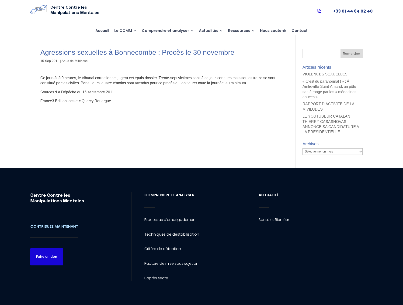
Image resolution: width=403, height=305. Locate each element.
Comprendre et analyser (165, 30)
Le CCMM (123, 30)
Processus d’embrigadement (170, 219)
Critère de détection (162, 248)
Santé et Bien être (275, 219)
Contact (300, 30)
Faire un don (46, 256)
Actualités (208, 30)
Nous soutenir (273, 30)
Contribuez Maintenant (54, 226)
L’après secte (156, 278)
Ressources (239, 30)
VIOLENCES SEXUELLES (324, 74)
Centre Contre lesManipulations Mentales (57, 198)
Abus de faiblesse (75, 61)
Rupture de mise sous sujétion (171, 263)
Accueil (102, 30)
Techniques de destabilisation (171, 234)
